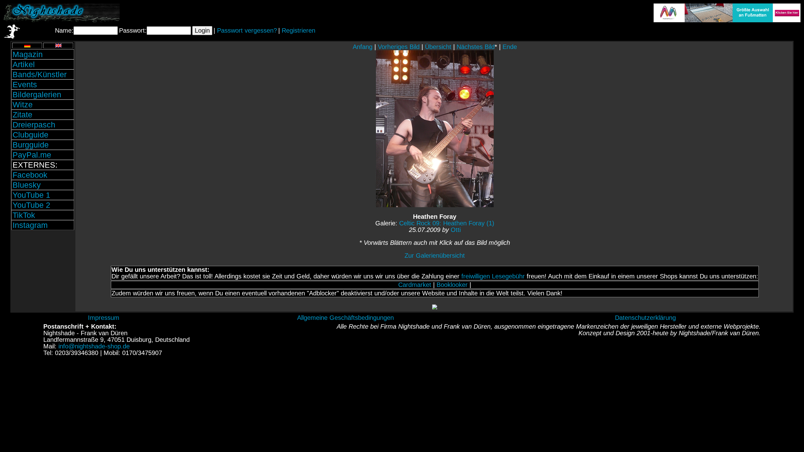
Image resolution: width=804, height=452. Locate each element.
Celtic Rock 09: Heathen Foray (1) (446, 223)
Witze (23, 104)
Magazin (28, 54)
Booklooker (452, 284)
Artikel (24, 64)
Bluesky (27, 184)
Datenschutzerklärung (645, 317)
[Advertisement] (43, 274)
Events (25, 84)
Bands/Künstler (40, 74)
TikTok (24, 215)
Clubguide (30, 134)
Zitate (22, 114)
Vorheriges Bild (399, 46)
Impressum (103, 317)
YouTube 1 (31, 195)
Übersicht (438, 46)
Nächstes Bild (476, 46)
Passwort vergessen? (247, 30)
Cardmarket (414, 284)
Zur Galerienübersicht (435, 255)
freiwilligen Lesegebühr (493, 276)
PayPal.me (32, 154)
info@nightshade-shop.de (94, 346)
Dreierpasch (34, 124)
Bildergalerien (37, 94)
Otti (456, 229)
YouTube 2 (31, 205)
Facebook (30, 174)
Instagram (30, 225)
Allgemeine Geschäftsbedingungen (345, 317)
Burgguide (31, 144)
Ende (510, 46)
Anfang (362, 46)
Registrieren (298, 30)
